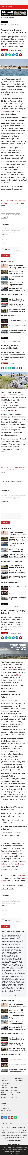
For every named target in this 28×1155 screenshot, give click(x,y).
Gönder (5, 255)
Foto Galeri (4, 1087)
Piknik (18, 675)
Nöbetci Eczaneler (6, 1110)
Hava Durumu (5, 1106)
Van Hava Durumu (17, 864)
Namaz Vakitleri (5, 1113)
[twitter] (6, 54)
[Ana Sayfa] (1, 17)
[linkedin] (16, 54)
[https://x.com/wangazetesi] (5, 1117)
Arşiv (11, 1095)
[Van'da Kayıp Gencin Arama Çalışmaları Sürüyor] (14, 67)
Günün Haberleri (15, 1092)
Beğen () (10, 995)
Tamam (17, 1153)
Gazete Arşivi (14, 1097)
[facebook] (2, 54)
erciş (3, 395)
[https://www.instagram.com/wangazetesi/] (9, 1117)
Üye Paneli (13, 1087)
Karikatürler (13, 1100)
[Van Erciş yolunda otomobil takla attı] (14, 380)
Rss (4, 1124)
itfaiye (3, 111)
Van (2, 87)
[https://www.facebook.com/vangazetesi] (2, 1117)
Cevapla (4, 995)
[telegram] (13, 54)
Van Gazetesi (14, 203)
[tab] (5, 224)
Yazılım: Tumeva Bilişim (13, 1144)
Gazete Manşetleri (6, 1108)
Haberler (6, 17)
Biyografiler (4, 1097)
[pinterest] (20, 54)
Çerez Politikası (11, 1127)
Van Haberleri (19, 201)
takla (12, 410)
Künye (22, 1124)
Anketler (3, 1103)
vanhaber (5, 203)
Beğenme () (17, 995)
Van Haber (11, 17)
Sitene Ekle (9, 1124)
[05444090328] (15, 1117)
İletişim (4, 1127)
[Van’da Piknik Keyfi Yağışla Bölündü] (14, 650)
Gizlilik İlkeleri (21, 1127)
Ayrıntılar (12, 1153)
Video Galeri (4, 1090)
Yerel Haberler (14, 1090)
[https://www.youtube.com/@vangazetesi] (12, 1117)
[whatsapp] (9, 54)
